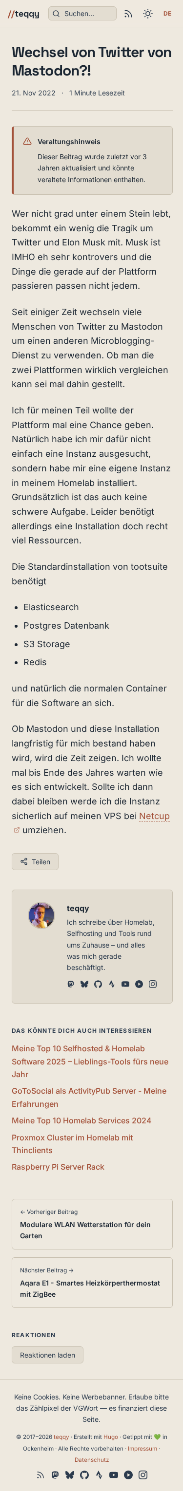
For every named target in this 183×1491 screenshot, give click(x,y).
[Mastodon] (71, 985)
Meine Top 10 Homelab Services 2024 (82, 1120)
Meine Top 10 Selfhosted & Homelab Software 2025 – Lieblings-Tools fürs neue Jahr (90, 1061)
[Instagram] (153, 985)
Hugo (110, 1437)
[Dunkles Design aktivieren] (148, 13)
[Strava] (112, 985)
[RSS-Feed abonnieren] (128, 13)
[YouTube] (125, 985)
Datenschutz (92, 1459)
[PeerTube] (139, 985)
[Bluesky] (84, 985)
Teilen (41, 861)
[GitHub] (98, 985)
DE (167, 13)
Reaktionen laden (47, 1355)
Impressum (142, 1448)
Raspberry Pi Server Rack (58, 1167)
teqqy (24, 13)
